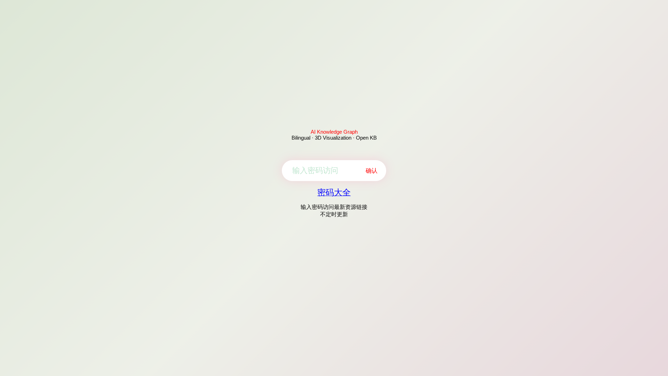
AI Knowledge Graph (334, 132)
